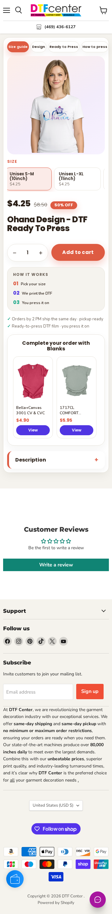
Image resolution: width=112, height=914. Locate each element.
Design (38, 46)
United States (53, 805)
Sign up (90, 691)
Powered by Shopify (56, 903)
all (12, 780)
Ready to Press (63, 46)
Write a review (56, 564)
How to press (94, 46)
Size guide (18, 46)
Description (30, 459)
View (33, 430)
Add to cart (78, 252)
